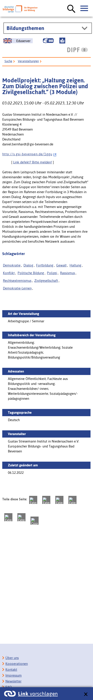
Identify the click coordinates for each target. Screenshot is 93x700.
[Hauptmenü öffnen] (84, 8)
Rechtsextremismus (17, 280)
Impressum (13, 675)
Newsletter (13, 681)
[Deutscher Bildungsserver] (20, 8)
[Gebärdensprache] (48, 40)
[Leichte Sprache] (62, 40)
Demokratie (12, 265)
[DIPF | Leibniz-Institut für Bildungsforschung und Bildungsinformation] (77, 50)
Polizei (52, 273)
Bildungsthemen (25, 28)
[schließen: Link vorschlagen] (85, 694)
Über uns (12, 658)
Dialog (28, 265)
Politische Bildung (31, 273)
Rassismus (67, 273)
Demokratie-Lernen (17, 288)
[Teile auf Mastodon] (33, 500)
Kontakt (11, 669)
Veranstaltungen (28, 61)
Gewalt (61, 265)
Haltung (75, 265)
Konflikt (9, 273)
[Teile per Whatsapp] (72, 500)
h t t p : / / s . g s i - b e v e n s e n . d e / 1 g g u (27, 154)
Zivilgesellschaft (46, 280)
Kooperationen (16, 664)
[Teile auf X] (59, 500)
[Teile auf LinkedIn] (8, 517)
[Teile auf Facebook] (46, 500)
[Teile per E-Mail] (21, 517)
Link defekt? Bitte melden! (32, 162)
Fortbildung (44, 265)
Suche (8, 61)
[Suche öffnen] (71, 9)
